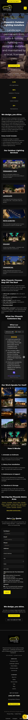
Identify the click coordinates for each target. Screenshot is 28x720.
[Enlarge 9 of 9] (25, 431)
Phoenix (4, 502)
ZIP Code (6, 569)
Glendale (19, 505)
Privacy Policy (10, 713)
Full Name (7, 531)
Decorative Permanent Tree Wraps (14, 582)
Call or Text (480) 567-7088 (14, 69)
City (4, 558)
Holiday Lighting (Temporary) (12, 575)
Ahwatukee (8, 504)
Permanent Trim (14, 661)
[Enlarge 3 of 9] (11, 399)
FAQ (14, 684)
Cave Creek (13, 505)
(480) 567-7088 (14, 696)
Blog (14, 686)
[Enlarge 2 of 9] (25, 389)
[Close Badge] (22, 714)
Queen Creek (15, 504)
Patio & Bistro (14, 666)
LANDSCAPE (7, 196)
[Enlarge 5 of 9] (11, 410)
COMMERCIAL (8, 267)
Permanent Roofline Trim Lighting (14, 578)
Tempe (15, 502)
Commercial (14, 670)
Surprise (9, 507)
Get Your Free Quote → (14, 1)
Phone (6, 542)
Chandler (23, 502)
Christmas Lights (14, 668)
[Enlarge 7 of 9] (11, 420)
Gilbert (3, 504)
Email (5, 537)
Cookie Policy (18, 713)
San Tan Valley (23, 504)
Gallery (14, 679)
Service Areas (14, 681)
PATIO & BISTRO (9, 221)
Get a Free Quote (14, 65)
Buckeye (19, 507)
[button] (4, 357)
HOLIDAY (6, 244)
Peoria (23, 505)
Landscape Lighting (10, 577)
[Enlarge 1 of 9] (11, 389)
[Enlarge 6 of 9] (25, 410)
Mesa (18, 502)
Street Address (8, 553)
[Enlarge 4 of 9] (25, 399)
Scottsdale (9, 502)
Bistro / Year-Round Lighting (12, 580)
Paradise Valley (6, 505)
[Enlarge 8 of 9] (25, 420)
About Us (14, 677)
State (5, 564)
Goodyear (13, 507)
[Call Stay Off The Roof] (25, 717)
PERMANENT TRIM (10, 171)
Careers (14, 688)
